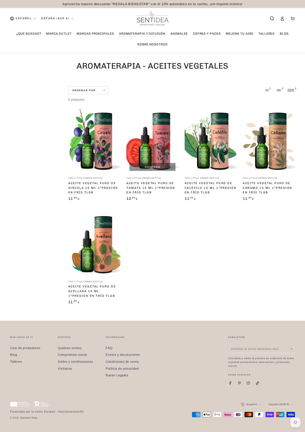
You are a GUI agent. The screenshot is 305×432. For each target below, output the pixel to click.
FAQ (109, 348)
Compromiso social (72, 354)
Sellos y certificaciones (75, 361)
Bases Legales (117, 375)
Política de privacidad (122, 368)
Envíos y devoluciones (123, 354)
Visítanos (65, 368)
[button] (272, 18)
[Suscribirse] (292, 348)
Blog (13, 354)
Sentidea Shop (28, 417)
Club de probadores (25, 348)
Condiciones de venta (122, 361)
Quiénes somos (69, 348)
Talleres (16, 361)
